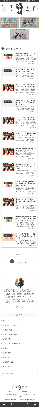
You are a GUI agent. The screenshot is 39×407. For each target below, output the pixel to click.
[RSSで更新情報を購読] (21, 306)
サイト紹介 (23, 392)
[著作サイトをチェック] (17, 306)
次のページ (19, 255)
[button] (35, 374)
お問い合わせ (28, 394)
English (20, 396)
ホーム (13, 392)
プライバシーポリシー (12, 394)
